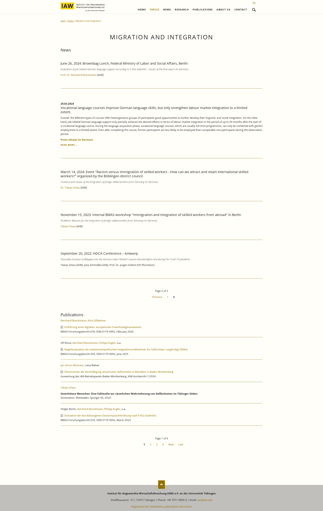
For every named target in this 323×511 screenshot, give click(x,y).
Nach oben (161, 484)
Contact (240, 9)
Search (254, 9)
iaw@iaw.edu (205, 500)
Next (171, 444)
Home (142, 9)
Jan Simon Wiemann (72, 365)
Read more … (69, 144)
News (167, 9)
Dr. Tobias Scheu (70, 187)
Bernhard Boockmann (73, 320)
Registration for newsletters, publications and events (161, 506)
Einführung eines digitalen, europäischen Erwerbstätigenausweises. (103, 327)
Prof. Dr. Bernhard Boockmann (79, 75)
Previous (157, 297)
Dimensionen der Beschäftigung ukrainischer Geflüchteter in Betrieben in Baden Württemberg (118, 371)
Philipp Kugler (107, 342)
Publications (203, 9)
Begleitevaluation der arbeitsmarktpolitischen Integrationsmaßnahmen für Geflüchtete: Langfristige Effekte (126, 349)
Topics (154, 9)
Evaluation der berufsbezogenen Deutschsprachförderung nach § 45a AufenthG (110, 415)
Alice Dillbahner (96, 320)
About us (223, 9)
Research (182, 9)
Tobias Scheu (68, 226)
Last (180, 444)
